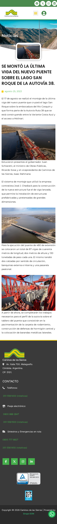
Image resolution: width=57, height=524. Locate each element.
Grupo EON (28, 514)
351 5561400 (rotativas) (15, 396)
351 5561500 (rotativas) (15, 422)
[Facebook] (6, 461)
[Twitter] (14, 461)
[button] (35, 13)
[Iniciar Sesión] (43, 13)
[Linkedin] (31, 461)
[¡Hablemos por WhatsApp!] (51, 514)
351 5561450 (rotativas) (15, 447)
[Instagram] (23, 461)
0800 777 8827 (10, 439)
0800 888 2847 (11, 414)
